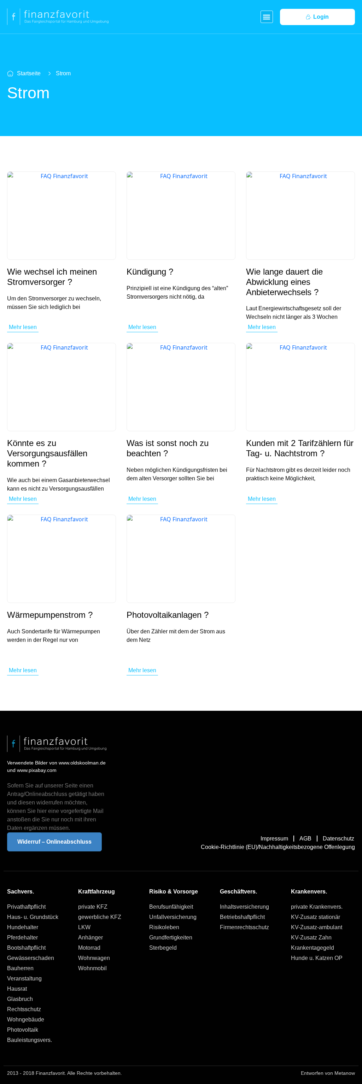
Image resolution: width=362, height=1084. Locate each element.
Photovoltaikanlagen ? (168, 615)
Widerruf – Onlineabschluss (54, 842)
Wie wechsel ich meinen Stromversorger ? (52, 277)
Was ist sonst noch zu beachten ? (168, 448)
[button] (267, 17)
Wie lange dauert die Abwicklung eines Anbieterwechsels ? (284, 282)
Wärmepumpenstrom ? (50, 615)
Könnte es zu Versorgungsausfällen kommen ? (47, 453)
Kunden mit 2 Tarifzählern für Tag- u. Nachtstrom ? (300, 448)
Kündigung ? (150, 271)
